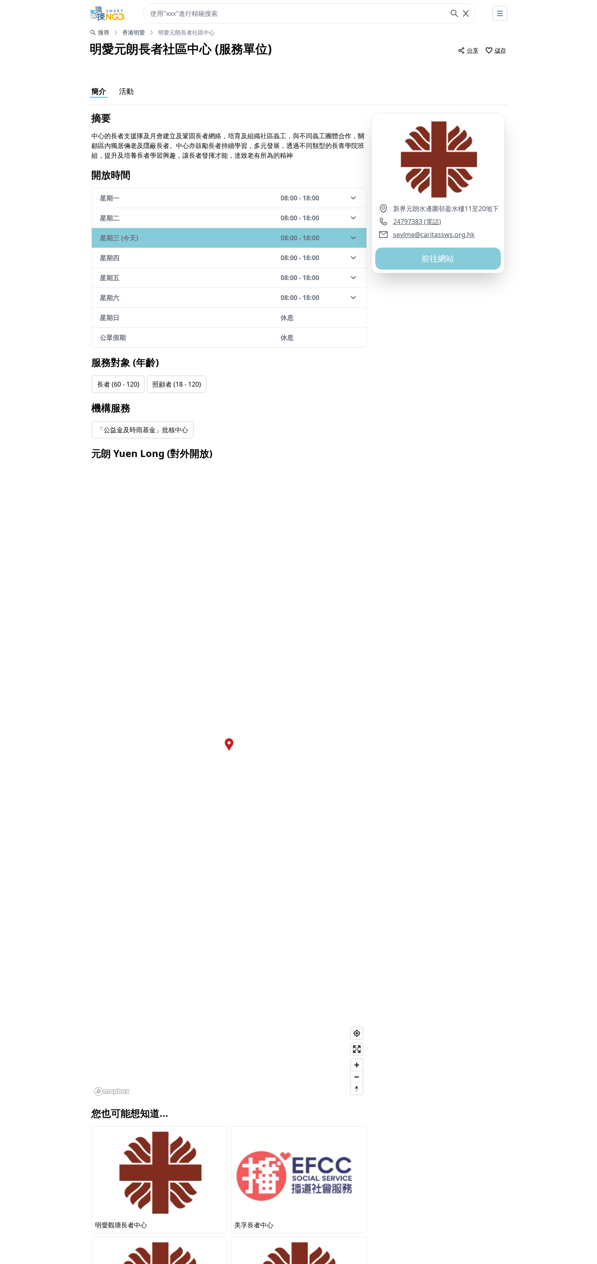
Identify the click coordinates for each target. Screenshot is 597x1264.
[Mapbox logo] (112, 1091)
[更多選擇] (500, 13)
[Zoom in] (357, 1065)
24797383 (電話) (417, 221)
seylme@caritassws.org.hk (434, 234)
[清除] (466, 13)
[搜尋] (454, 13)
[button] (438, 158)
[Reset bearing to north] (357, 1088)
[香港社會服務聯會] (107, 13)
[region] (229, 782)
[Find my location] (357, 1033)
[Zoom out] (357, 1077)
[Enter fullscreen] (357, 1049)
